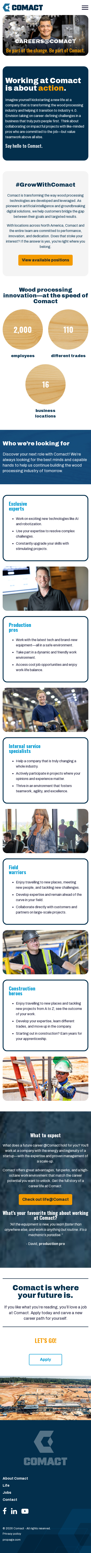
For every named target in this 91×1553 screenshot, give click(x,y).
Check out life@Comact (45, 1199)
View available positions (45, 260)
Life (6, 1485)
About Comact (15, 1478)
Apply (45, 1359)
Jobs (7, 1492)
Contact (10, 1499)
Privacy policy (12, 1533)
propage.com (12, 1539)
